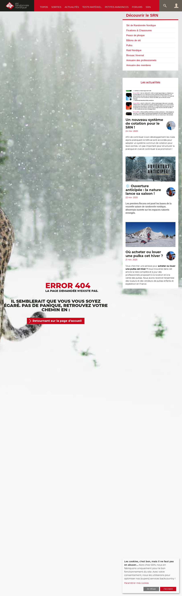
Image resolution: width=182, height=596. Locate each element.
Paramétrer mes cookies (136, 583)
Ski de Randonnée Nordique (141, 25)
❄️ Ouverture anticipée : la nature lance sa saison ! (143, 189)
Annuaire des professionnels (141, 60)
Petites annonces (117, 7)
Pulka (129, 45)
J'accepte (168, 589)
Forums (137, 7)
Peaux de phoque (135, 35)
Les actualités (150, 82)
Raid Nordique (133, 50)
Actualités (72, 7)
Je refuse (151, 589)
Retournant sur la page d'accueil (57, 321)
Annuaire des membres (138, 65)
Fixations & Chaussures (139, 30)
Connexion (176, 5)
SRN (148, 7)
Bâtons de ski (133, 40)
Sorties (56, 7)
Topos (44, 7)
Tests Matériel (92, 7)
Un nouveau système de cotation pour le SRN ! (144, 123)
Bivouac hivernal (135, 55)
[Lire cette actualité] (150, 104)
